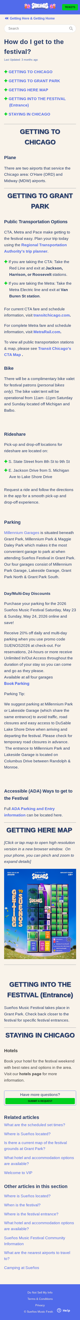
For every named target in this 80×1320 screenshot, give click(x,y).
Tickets (70, 7)
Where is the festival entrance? (31, 1214)
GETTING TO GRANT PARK (35, 81)
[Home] (40, 9)
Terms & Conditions (40, 1298)
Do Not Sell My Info (40, 1292)
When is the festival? (22, 1205)
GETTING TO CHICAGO (31, 72)
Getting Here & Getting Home (32, 18)
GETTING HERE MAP (29, 90)
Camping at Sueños (21, 1268)
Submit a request (40, 1101)
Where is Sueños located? (27, 1134)
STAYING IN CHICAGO (29, 114)
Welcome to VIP (18, 1173)
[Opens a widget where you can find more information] (63, 1311)
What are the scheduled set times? (34, 1125)
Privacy (40, 1305)
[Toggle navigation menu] (4, 7)
